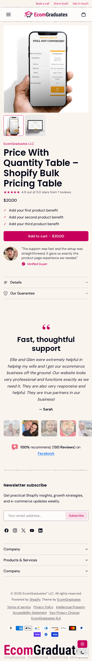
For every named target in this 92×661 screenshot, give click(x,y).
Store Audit (61, 3)
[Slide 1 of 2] (13, 125)
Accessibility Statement (30, 613)
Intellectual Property (70, 607)
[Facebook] (6, 530)
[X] (23, 530)
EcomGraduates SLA (46, 618)
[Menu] (8, 14)
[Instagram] (15, 530)
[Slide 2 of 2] (35, 125)
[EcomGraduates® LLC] (46, 14)
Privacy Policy (43, 607)
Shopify (35, 599)
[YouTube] (32, 530)
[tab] (12, 428)
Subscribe (76, 516)
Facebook (46, 453)
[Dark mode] (82, 652)
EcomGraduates (69, 599)
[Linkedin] (40, 530)
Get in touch (80, 3)
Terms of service (19, 607)
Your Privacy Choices (64, 613)
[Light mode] (82, 644)
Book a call (42, 3)
